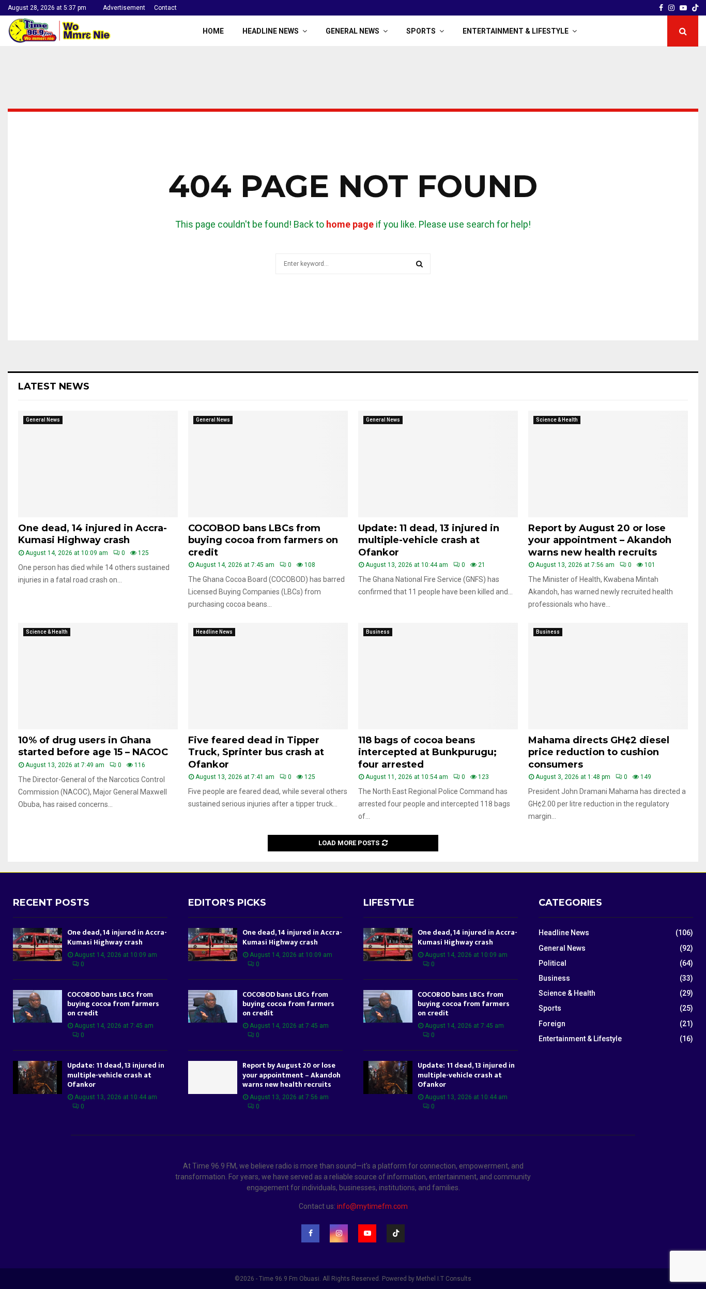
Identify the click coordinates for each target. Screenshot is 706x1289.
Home (213, 31)
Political (552, 963)
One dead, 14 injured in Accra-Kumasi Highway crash (92, 534)
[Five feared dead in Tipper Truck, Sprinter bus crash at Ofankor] (268, 676)
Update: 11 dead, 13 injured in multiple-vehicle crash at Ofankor (428, 540)
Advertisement (124, 7)
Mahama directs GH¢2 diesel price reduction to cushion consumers (598, 752)
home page (350, 224)
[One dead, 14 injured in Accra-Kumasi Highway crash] (98, 464)
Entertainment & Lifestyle (516, 31)
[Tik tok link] (695, 8)
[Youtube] (367, 1233)
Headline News (270, 31)
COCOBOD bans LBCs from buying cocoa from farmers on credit (263, 540)
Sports (421, 31)
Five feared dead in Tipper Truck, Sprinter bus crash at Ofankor (256, 752)
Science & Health (557, 420)
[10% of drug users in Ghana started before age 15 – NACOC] (98, 676)
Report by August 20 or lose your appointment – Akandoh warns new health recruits (599, 540)
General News (352, 31)
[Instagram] (339, 1233)
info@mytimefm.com (372, 1206)
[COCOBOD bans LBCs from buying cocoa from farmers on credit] (268, 464)
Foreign (552, 1024)
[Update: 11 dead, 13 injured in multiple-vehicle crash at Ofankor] (438, 464)
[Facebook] (310, 1233)
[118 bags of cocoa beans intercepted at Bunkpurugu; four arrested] (438, 676)
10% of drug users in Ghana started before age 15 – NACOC (93, 746)
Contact (165, 7)
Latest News (53, 386)
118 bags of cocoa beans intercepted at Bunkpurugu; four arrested (427, 752)
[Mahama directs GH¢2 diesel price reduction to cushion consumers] (608, 676)
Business (378, 632)
